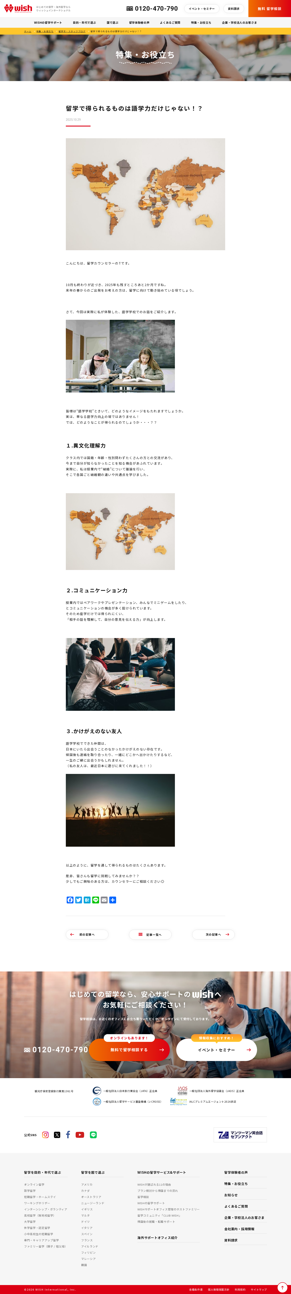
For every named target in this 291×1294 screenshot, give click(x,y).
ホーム (28, 31)
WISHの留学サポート (48, 22)
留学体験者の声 (139, 22)
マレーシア (88, 1259)
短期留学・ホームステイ (40, 1197)
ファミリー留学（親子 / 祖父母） (46, 1246)
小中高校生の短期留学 (38, 1234)
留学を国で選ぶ (93, 1172)
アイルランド (89, 1246)
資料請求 (234, 9)
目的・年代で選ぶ (84, 22)
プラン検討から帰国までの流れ (157, 1191)
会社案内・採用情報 (239, 1229)
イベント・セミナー (202, 9)
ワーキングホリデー (37, 1203)
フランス (87, 1240)
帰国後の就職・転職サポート (156, 1222)
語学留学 (30, 1191)
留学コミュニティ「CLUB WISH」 (159, 1215)
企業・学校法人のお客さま (239, 22)
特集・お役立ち (201, 22)
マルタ (85, 1215)
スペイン (87, 1234)
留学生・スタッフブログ (72, 31)
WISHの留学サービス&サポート (161, 1172)
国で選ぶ (112, 22)
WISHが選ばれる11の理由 (154, 1184)
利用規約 (240, 1289)
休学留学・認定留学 (37, 1228)
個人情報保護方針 (218, 1289)
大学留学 (30, 1222)
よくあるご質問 (170, 22)
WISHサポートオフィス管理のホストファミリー (168, 1209)
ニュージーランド (92, 1203)
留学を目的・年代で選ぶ (42, 1172)
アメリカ (87, 1184)
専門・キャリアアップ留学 (41, 1240)
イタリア (87, 1228)
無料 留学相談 (269, 8)
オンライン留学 (34, 1184)
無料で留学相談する (129, 1049)
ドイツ (85, 1222)
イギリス (87, 1209)
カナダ (85, 1191)
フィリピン (88, 1252)
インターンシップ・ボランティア (45, 1209)
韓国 (84, 1265)
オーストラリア (91, 1197)
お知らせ (231, 1195)
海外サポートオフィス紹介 (157, 1237)
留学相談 (143, 1197)
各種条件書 (196, 1289)
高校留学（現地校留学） (40, 1215)
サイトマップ (259, 1289)
